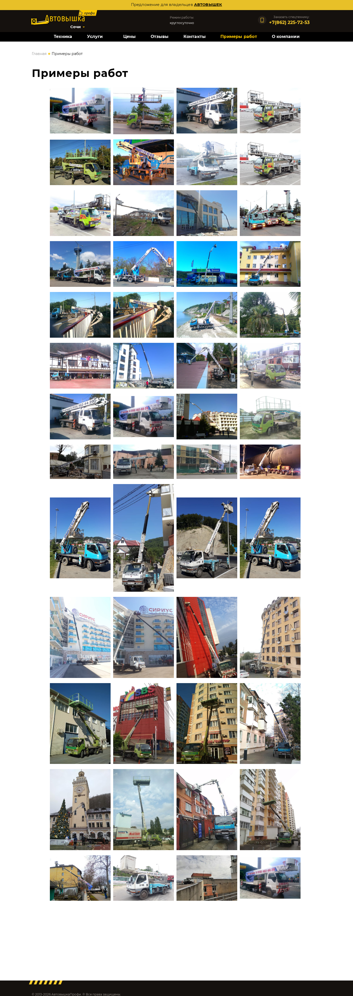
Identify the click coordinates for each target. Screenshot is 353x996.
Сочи (75, 27)
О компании (286, 36)
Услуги (95, 36)
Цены (129, 36)
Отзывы (160, 36)
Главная (39, 53)
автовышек (208, 4)
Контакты (194, 36)
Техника (63, 36)
